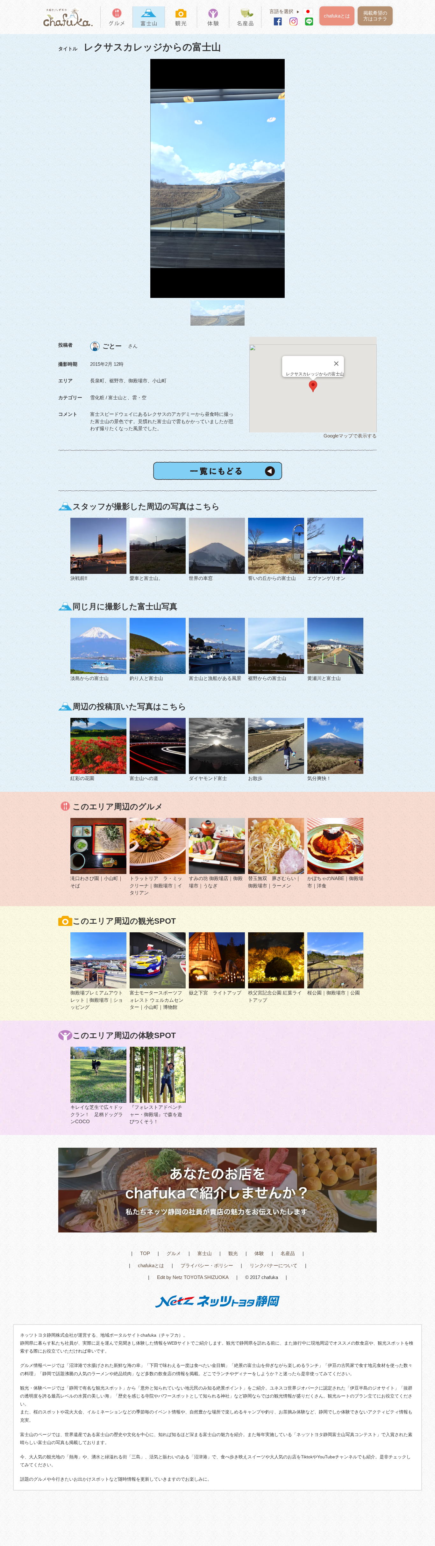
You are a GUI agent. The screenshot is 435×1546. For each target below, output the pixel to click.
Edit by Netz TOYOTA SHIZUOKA (193, 1277)
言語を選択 (284, 11)
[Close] (336, 363)
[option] (217, 179)
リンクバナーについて (273, 1265)
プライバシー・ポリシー (207, 1265)
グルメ (174, 1253)
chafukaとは (337, 15)
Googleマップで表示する (350, 435)
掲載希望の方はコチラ (375, 15)
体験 (259, 1253)
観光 (233, 1253)
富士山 (204, 1253)
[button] (313, 386)
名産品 (288, 1253)
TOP (145, 1253)
